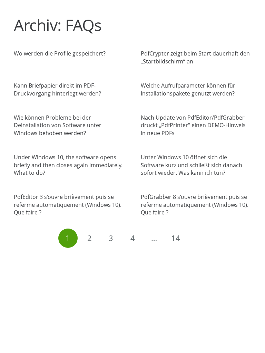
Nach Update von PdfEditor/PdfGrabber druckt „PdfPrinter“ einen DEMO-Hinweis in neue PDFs (193, 125)
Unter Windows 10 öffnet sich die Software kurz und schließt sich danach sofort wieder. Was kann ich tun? (191, 164)
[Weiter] (197, 238)
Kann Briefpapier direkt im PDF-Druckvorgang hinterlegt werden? (57, 89)
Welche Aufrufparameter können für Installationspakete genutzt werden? (188, 89)
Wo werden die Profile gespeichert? (60, 53)
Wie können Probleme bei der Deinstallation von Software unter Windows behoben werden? (57, 125)
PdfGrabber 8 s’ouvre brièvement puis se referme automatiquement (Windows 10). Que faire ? (194, 204)
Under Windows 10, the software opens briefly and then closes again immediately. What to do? (68, 164)
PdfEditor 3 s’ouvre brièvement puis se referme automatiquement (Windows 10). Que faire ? (67, 204)
